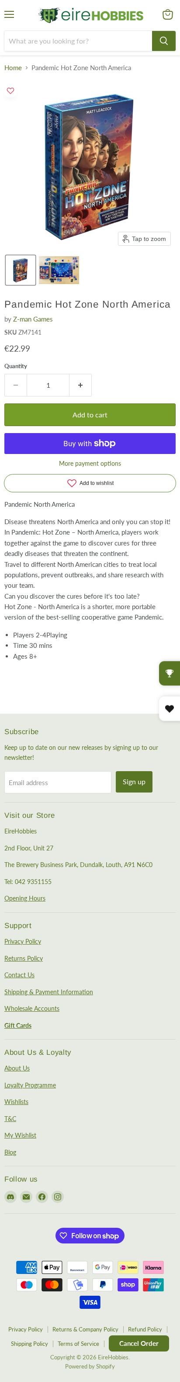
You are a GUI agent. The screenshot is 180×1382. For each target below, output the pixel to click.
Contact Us (19, 975)
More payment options (90, 463)
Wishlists (16, 1101)
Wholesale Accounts (31, 1008)
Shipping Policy (29, 1343)
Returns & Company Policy (85, 1329)
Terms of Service (78, 1343)
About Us (17, 1068)
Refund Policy (145, 1329)
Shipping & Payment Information (48, 992)
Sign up (134, 781)
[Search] (164, 41)
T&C (10, 1118)
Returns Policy (23, 958)
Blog (10, 1152)
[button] (20, 270)
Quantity (15, 366)
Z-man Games (33, 319)
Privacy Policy (22, 941)
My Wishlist (20, 1135)
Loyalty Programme (30, 1085)
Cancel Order (139, 1343)
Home (13, 67)
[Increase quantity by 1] (80, 385)
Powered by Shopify (90, 1366)
